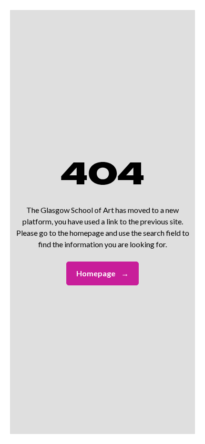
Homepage (102, 273)
